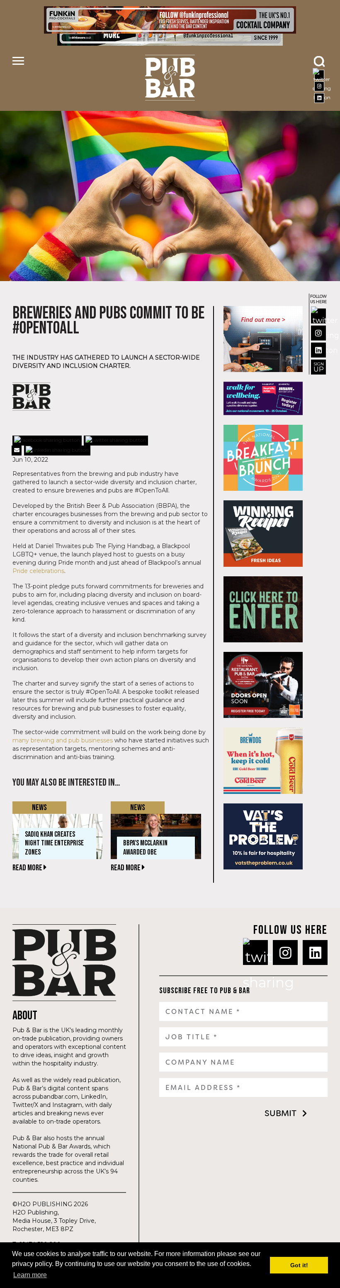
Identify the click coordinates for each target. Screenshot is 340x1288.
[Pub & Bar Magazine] (170, 77)
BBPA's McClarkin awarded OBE (145, 848)
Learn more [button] (30, 1274)
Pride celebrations (38, 571)
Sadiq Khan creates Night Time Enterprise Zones (54, 843)
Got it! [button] (299, 1265)
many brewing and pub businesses (62, 740)
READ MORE (28, 868)
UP (318, 367)
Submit (280, 1113)
